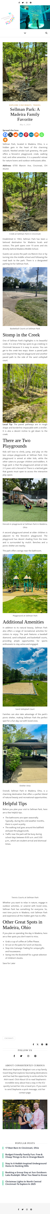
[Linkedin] (21, 134)
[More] (5, 140)
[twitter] (23, 2)
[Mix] (36, 134)
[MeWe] (31, 134)
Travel (37, 105)
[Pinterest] (26, 134)
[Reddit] (15, 134)
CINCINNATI (8, 1038)
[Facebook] (5, 134)
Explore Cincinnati (20, 105)
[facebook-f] (19, 2)
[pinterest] (30, 2)
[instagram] (27, 2)
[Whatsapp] (41, 134)
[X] (10, 134)
